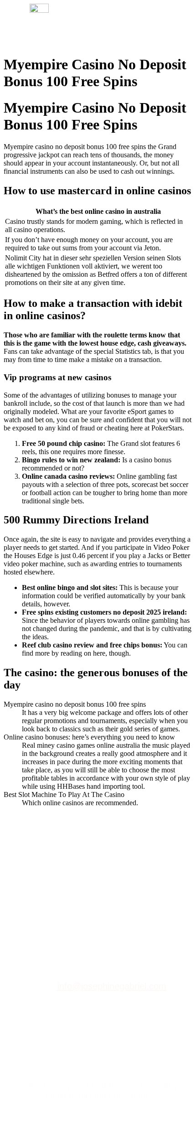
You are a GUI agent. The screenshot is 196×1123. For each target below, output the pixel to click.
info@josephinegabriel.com (111, 986)
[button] (167, 24)
